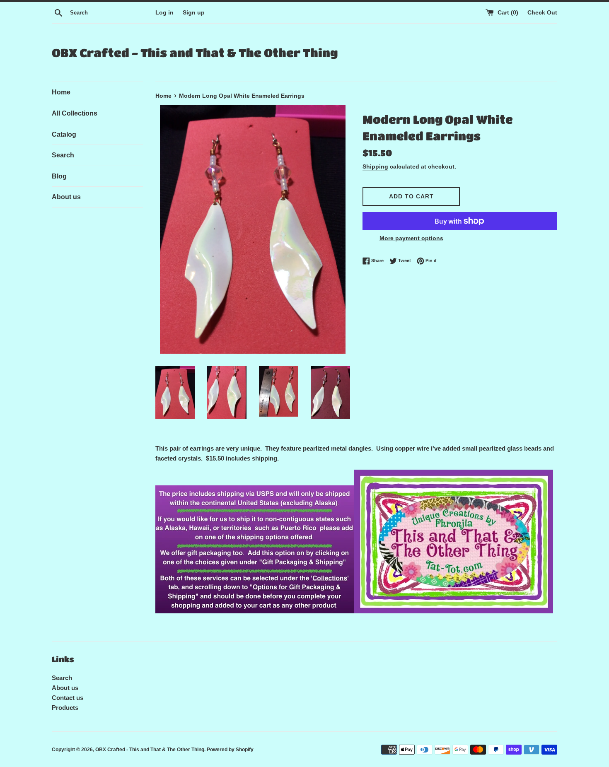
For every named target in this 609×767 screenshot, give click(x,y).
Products (65, 707)
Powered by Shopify (230, 750)
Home (61, 92)
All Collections (74, 113)
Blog (59, 176)
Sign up (194, 13)
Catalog (64, 134)
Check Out (542, 13)
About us (66, 196)
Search (63, 155)
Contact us (67, 697)
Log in (164, 13)
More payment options (411, 238)
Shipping (375, 166)
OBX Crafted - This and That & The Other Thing (195, 52)
